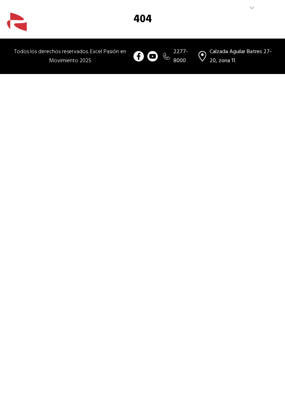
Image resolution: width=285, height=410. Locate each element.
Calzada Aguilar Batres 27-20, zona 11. (241, 56)
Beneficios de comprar (166, 26)
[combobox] (243, 8)
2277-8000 (180, 56)
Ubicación (260, 26)
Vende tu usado (219, 26)
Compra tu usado (111, 26)
